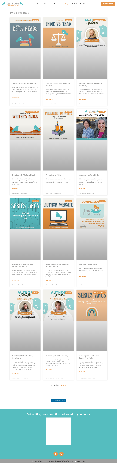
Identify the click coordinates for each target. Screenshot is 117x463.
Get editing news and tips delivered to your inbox (58, 414)
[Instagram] (61, 454)
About (46, 4)
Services (57, 4)
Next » (63, 385)
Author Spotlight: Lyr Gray (57, 356)
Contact (74, 4)
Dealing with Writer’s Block (23, 175)
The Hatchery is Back (88, 264)
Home (39, 4)
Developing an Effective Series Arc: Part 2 (89, 357)
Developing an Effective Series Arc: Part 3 (22, 265)
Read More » (15, 97)
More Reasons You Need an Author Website (57, 265)
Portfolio (83, 4)
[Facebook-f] (55, 454)
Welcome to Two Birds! (89, 175)
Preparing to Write (53, 175)
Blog (66, 4)
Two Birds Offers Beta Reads (24, 83)
